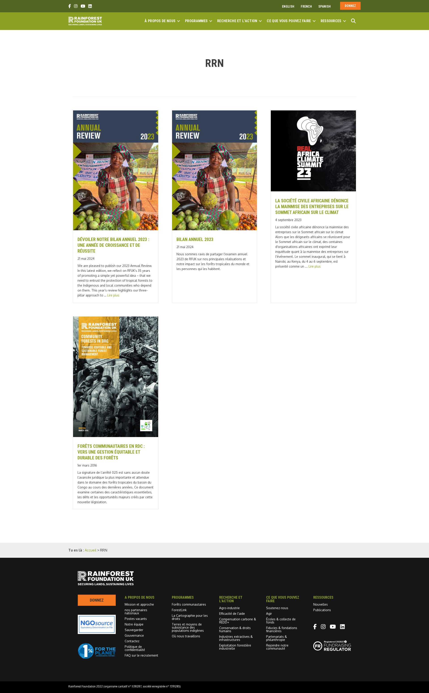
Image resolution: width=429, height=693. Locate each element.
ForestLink (179, 610)
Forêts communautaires (189, 604)
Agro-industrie (229, 608)
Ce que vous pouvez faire (289, 21)
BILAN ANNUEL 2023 (195, 239)
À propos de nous (160, 21)
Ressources (331, 21)
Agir (269, 613)
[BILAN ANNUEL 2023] (214, 229)
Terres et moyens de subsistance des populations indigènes (188, 627)
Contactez (132, 641)
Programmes (196, 21)
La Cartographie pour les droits (190, 617)
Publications (322, 610)
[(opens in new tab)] (97, 657)
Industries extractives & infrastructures (236, 638)
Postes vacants (136, 619)
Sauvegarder (134, 630)
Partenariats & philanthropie (276, 638)
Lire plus (113, 295)
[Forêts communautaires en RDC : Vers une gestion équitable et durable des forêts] (115, 435)
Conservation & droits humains (235, 629)
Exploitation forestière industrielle (235, 646)
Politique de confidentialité (135, 648)
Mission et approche (139, 604)
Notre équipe (134, 624)
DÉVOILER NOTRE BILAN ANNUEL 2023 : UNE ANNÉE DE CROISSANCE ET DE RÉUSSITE (113, 245)
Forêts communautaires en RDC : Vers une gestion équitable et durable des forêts (111, 452)
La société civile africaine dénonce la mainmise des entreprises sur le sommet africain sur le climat (312, 206)
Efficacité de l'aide (232, 613)
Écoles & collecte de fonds (281, 620)
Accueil (90, 550)
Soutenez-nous (277, 608)
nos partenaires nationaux (136, 611)
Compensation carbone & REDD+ (237, 620)
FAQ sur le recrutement (141, 655)
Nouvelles (320, 604)
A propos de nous (139, 597)
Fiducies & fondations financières (281, 629)
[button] (178, 21)
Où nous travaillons (186, 636)
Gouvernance (134, 635)
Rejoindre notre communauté (277, 646)
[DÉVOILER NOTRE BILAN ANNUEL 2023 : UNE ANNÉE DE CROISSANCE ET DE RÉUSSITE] (115, 229)
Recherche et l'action (237, 21)
